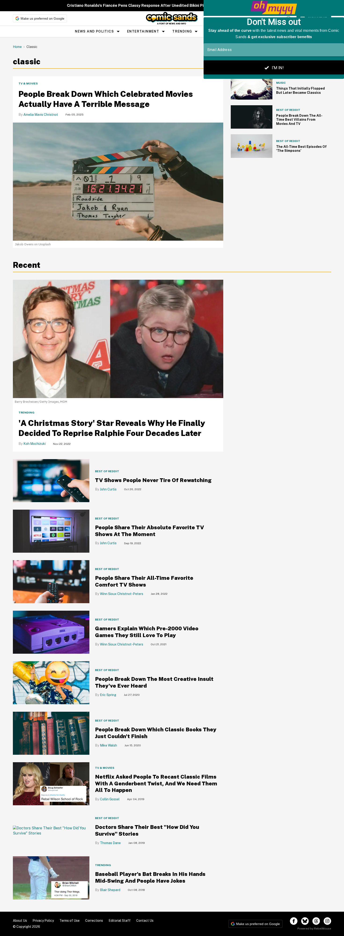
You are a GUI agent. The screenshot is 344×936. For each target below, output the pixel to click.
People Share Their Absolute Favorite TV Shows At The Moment (149, 530)
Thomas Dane (110, 843)
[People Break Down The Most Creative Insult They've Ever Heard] (51, 682)
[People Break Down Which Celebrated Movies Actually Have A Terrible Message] (118, 181)
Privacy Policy (43, 920)
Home (17, 47)
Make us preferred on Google (42, 18)
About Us (20, 920)
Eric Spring (108, 695)
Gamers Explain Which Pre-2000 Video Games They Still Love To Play (146, 631)
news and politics (94, 31)
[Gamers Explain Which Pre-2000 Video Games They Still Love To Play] (51, 632)
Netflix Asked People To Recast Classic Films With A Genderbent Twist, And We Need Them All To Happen (156, 783)
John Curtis (108, 489)
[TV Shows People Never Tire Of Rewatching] (51, 480)
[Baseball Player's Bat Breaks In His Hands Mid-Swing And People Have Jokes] (51, 877)
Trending (182, 31)
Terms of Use (69, 920)
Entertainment (143, 31)
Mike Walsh (108, 745)
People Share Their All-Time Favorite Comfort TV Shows (144, 581)
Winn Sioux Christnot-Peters (121, 594)
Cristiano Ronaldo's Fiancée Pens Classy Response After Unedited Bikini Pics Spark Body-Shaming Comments (167, 5)
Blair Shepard (110, 890)
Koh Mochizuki (34, 444)
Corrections (94, 920)
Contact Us (145, 920)
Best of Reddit (107, 471)
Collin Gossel (110, 799)
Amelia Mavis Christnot (40, 114)
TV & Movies (28, 83)
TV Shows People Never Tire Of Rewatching (153, 480)
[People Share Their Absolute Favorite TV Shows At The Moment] (51, 531)
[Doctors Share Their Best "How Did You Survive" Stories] (51, 830)
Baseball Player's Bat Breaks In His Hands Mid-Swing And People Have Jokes (150, 877)
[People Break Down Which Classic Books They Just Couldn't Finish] (51, 733)
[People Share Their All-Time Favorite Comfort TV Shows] (51, 581)
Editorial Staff (120, 920)
